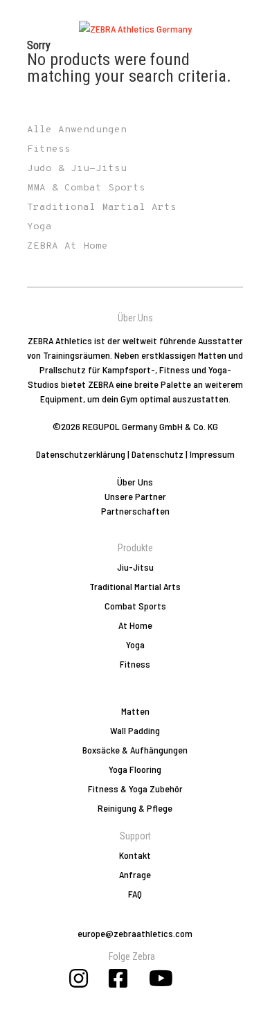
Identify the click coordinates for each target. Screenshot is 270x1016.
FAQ (135, 894)
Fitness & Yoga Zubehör (135, 788)
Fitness (135, 664)
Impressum (212, 454)
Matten (135, 711)
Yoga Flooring (135, 769)
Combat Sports (135, 606)
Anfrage (135, 874)
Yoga (135, 644)
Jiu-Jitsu (135, 567)
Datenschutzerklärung (80, 454)
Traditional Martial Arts (135, 586)
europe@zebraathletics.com (135, 933)
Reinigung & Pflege (135, 808)
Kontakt (135, 855)
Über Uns (135, 482)
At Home (135, 625)
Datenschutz (157, 454)
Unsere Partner (135, 496)
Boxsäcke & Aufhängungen (135, 750)
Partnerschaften (135, 511)
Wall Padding (135, 730)
